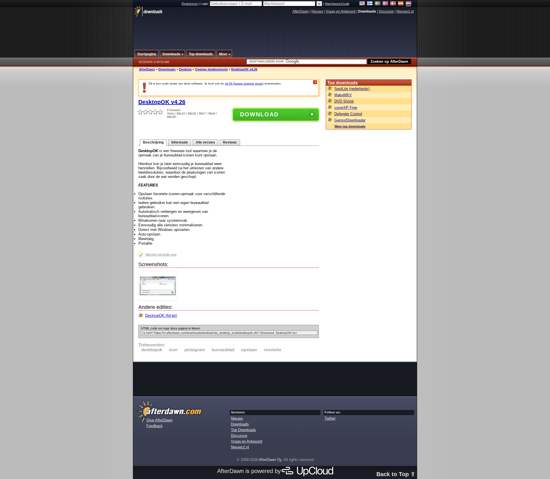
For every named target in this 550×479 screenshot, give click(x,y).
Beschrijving (153, 142)
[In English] (362, 3)
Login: (205, 3)
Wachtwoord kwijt (337, 3)
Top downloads (342, 82)
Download (259, 114)
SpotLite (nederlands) (352, 89)
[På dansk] (393, 3)
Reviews (230, 142)
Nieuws (317, 11)
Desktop (185, 69)
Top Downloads (243, 430)
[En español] (401, 3)
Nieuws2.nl (405, 11)
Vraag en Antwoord (340, 11)
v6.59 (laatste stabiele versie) (244, 83)
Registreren (190, 3)
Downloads (167, 69)
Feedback (154, 426)
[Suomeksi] (370, 3)
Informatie (179, 142)
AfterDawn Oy (270, 460)
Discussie (386, 11)
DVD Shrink (344, 101)
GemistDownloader (350, 120)
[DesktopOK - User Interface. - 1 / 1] (159, 299)
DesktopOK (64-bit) (161, 315)
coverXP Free (345, 107)
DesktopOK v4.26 (244, 69)
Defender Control (348, 114)
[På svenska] (377, 3)
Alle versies (205, 142)
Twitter (330, 418)
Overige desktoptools (211, 69)
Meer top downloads (350, 126)
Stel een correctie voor (161, 254)
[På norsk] (385, 3)
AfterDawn (300, 11)
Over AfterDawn (159, 420)
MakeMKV (343, 95)
